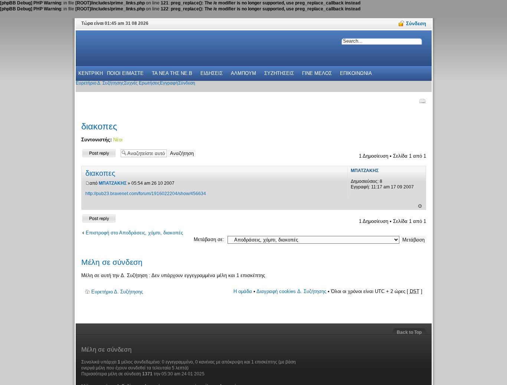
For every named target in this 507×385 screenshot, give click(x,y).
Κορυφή (420, 206)
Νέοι (117, 139)
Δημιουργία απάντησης (93, 153)
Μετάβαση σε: (209, 239)
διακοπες (99, 126)
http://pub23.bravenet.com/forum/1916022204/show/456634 (145, 193)
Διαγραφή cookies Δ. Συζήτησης (291, 291)
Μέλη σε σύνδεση (112, 262)
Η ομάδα (242, 291)
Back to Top (409, 332)
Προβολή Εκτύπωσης (422, 101)
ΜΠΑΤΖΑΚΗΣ (113, 183)
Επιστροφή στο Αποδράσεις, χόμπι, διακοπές (134, 233)
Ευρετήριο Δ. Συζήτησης (117, 291)
